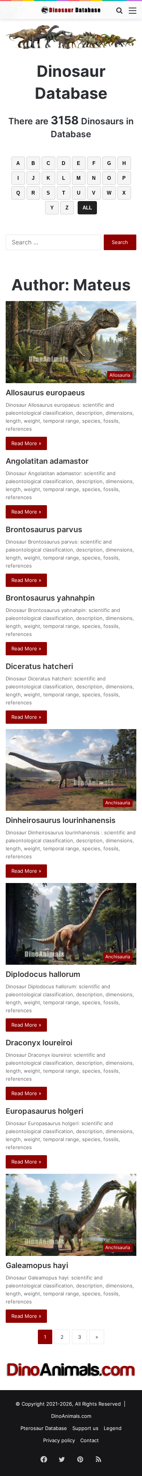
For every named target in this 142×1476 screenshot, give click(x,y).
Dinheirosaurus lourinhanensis (60, 820)
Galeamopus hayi (37, 1265)
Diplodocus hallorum (43, 974)
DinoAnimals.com (71, 1416)
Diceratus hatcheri (39, 666)
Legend (113, 1428)
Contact (89, 1440)
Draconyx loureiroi (39, 1042)
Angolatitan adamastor (47, 461)
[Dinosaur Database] (71, 10)
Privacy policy (59, 1440)
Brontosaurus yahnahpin (50, 597)
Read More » (26, 443)
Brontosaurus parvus (44, 529)
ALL (87, 208)
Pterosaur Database (43, 1428)
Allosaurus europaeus (45, 392)
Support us (85, 1428)
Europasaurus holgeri (44, 1111)
